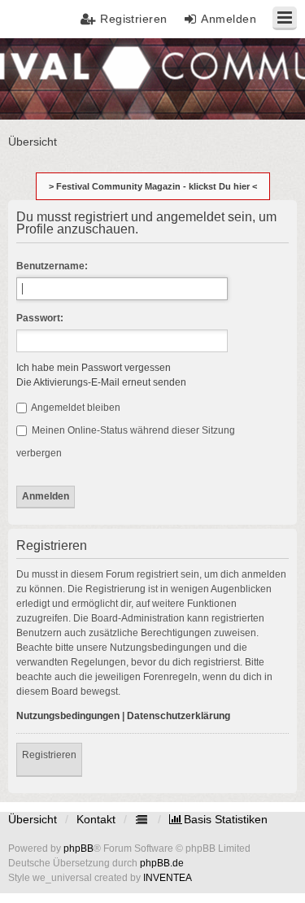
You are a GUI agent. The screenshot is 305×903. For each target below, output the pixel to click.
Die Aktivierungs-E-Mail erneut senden (101, 382)
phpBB (78, 848)
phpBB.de (162, 863)
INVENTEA (167, 877)
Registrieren (49, 755)
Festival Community (59, 77)
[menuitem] (218, 819)
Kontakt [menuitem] (95, 819)
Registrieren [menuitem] (134, 18)
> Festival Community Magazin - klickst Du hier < (153, 186)
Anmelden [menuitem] (228, 18)
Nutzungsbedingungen (68, 716)
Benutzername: (52, 266)
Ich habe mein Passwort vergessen (93, 367)
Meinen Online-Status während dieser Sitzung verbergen (125, 442)
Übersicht (32, 819)
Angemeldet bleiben (74, 407)
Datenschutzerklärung (178, 716)
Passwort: (39, 318)
